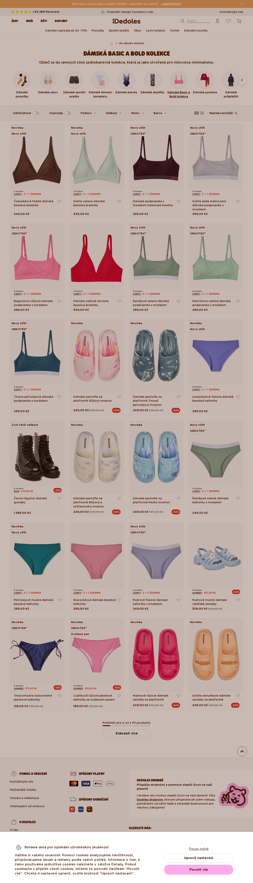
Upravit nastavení (198, 858)
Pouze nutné (199, 849)
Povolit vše (199, 870)
